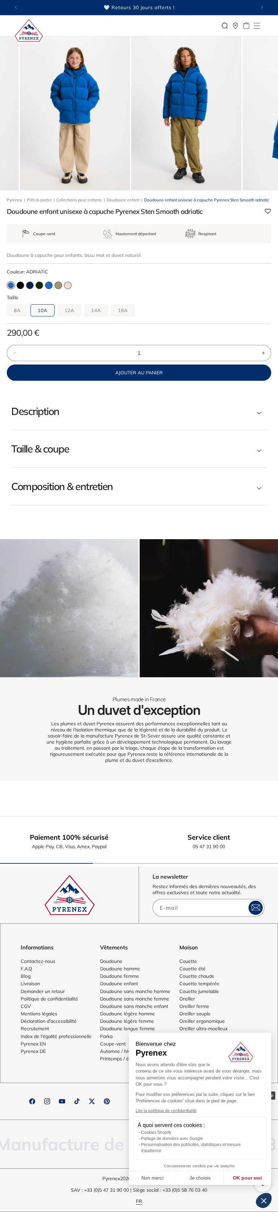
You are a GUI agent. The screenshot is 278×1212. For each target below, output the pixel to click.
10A (42, 310)
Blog (26, 976)
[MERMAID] (58, 285)
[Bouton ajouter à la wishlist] (267, 212)
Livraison (30, 983)
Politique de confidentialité (49, 999)
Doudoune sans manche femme (134, 999)
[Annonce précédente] (15, 7)
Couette (188, 961)
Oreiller (187, 999)
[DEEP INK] (30, 285)
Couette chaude (196, 976)
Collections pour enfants (79, 199)
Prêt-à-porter (39, 199)
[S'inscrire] (256, 908)
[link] (69, 608)
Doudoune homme (120, 969)
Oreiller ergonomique (202, 1021)
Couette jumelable (199, 991)
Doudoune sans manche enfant (134, 1006)
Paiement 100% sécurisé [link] (69, 837)
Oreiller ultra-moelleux (203, 1029)
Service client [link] (208, 837)
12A (69, 310)
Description (35, 411)
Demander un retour (43, 991)
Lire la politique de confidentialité (166, 1110)
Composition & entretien (62, 486)
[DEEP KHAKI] (39, 285)
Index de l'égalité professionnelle (56, 1036)
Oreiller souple (195, 1014)
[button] (257, 25)
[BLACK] (20, 285)
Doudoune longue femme (127, 1029)
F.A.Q (26, 969)
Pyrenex (14, 199)
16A (123, 310)
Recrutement (35, 1029)
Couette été (192, 969)
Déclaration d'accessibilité (49, 1021)
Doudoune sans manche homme (135, 991)
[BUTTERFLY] (49, 285)
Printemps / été (116, 1059)
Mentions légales (39, 1014)
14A (96, 310)
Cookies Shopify (156, 1132)
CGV (26, 1006)
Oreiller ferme (194, 1006)
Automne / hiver (117, 1051)
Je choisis (200, 1178)
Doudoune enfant (122, 199)
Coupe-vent (113, 1044)
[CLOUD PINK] (68, 285)
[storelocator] (235, 25)
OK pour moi (247, 1178)
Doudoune (111, 961)
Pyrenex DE (33, 1051)
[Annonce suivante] (262, 7)
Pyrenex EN (33, 1044)
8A (17, 310)
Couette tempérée (199, 983)
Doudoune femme (119, 976)
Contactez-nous (38, 961)
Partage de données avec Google (172, 1138)
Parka (106, 1036)
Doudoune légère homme (127, 1014)
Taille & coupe (40, 449)
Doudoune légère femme (127, 1021)
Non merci (152, 1178)
